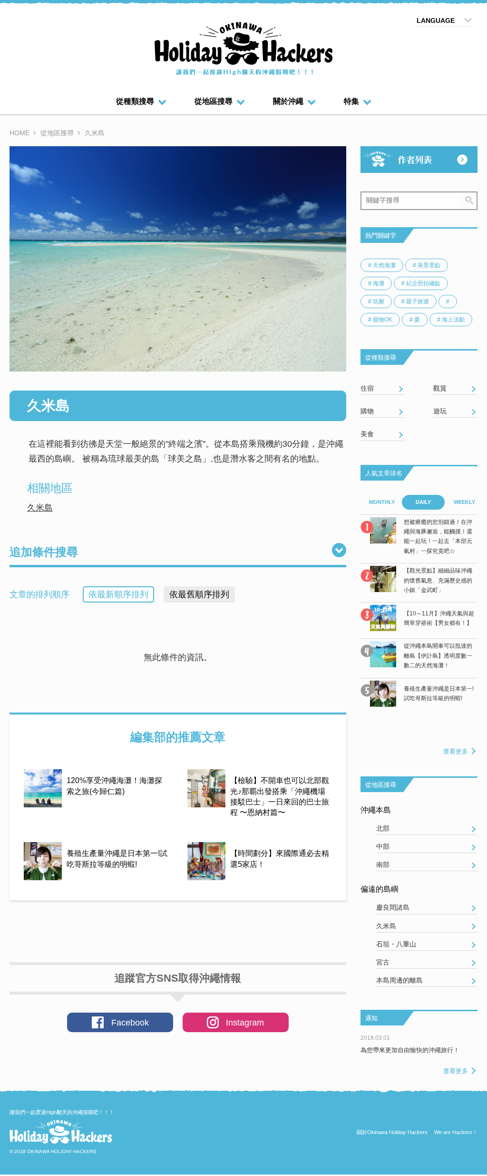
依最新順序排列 (118, 594)
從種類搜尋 (135, 101)
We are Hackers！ (455, 1132)
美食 (367, 434)
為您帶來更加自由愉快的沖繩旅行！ (409, 1050)
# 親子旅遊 (415, 301)
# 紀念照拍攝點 (420, 283)
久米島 (40, 507)
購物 (367, 411)
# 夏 (414, 319)
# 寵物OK (380, 319)
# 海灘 (376, 283)
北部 (383, 828)
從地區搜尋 (214, 101)
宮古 (383, 962)
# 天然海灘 (382, 265)
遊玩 (440, 411)
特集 (351, 101)
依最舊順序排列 (199, 594)
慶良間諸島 (392, 907)
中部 (383, 846)
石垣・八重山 (396, 944)
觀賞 (440, 388)
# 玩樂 (376, 301)
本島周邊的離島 (399, 980)
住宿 (367, 388)
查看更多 (455, 751)
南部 (383, 864)
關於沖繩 (288, 101)
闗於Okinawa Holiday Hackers (392, 1132)
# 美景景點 (426, 265)
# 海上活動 (451, 319)
